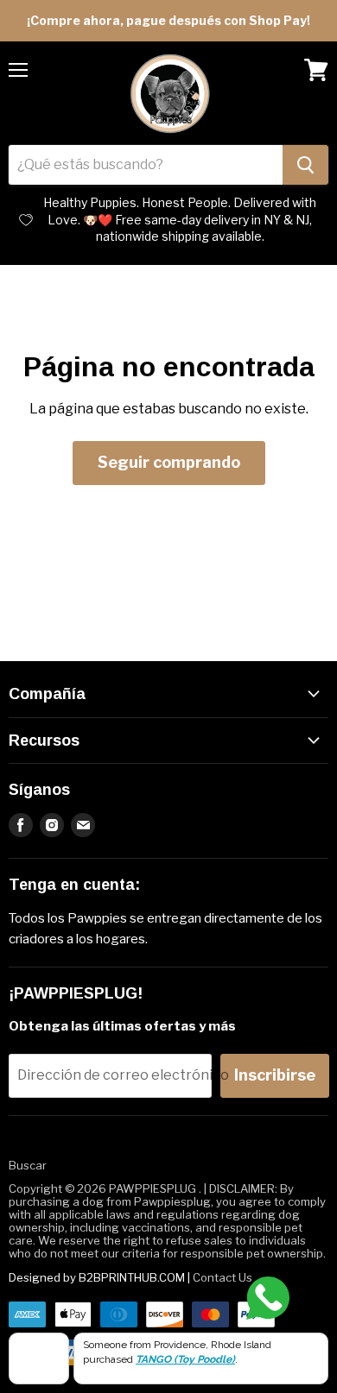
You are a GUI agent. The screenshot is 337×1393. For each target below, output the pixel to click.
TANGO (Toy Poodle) (185, 1359)
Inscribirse (274, 1075)
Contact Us (222, 1277)
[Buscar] (305, 165)
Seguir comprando (169, 462)
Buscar (28, 1165)
